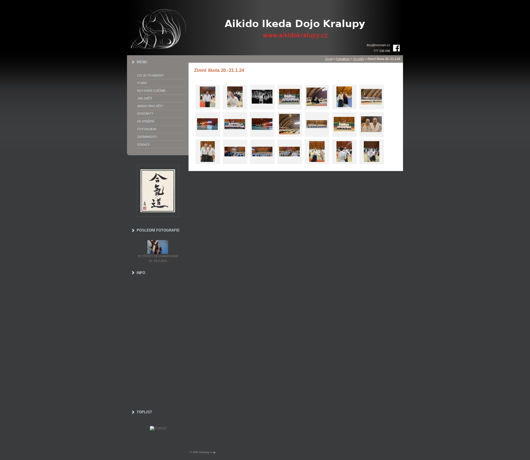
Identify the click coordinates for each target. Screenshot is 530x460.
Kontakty (145, 113)
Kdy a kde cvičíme (151, 90)
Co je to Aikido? (150, 75)
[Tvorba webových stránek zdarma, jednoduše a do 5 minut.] (214, 452)
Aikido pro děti (150, 106)
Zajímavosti (147, 136)
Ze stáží (358, 59)
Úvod (328, 59)
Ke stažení (145, 121)
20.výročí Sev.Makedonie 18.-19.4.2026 (157, 258)
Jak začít (144, 98)
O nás (142, 83)
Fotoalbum (343, 59)
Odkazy (143, 144)
